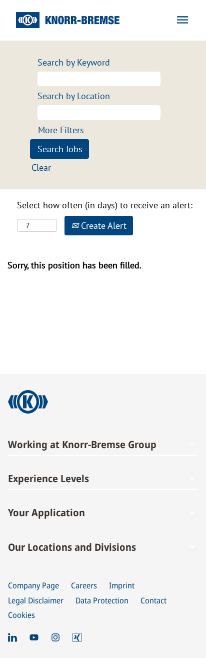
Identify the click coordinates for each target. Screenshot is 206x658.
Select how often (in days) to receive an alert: (104, 205)
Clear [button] (41, 167)
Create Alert (102, 225)
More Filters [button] (61, 130)
